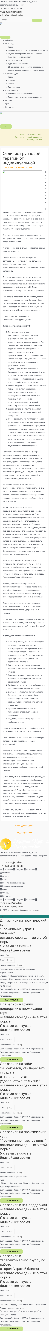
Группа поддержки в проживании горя (25, 54)
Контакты (9, 107)
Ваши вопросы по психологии (21, 94)
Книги (10, 77)
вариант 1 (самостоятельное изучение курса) (22, 976)
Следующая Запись (25, 832)
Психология (8, 167)
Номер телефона (7, 965)
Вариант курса (6, 972)
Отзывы (8, 100)
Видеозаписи (14, 87)
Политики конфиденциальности (14, 993)
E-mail (3, 960)
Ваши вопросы (11, 90)
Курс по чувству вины (18, 64)
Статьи (11, 84)
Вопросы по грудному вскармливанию (25, 97)
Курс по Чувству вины (12, 1183)
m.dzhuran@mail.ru (11, 11)
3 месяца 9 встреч (29, 1311)
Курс (2, 1180)
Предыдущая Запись (24, 826)
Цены (7, 104)
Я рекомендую (11, 74)
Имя (2, 955)
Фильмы (11, 80)
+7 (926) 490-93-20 (11, 15)
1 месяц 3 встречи (10, 1311)
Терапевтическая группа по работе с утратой (28, 50)
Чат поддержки (15, 60)
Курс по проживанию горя (19, 57)
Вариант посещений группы (12, 1308)
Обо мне (9, 40)
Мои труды (10, 43)
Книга (10, 47)
